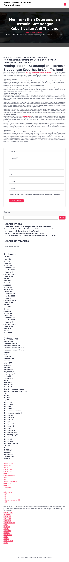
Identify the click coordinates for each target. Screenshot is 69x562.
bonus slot (7, 352)
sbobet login (7, 515)
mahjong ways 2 (9, 374)
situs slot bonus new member (14, 389)
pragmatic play (8, 469)
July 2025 (7, 278)
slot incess (27, 116)
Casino (6, 354)
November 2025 (9, 270)
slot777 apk (8, 450)
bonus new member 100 (12, 345)
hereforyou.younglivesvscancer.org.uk (38, 72)
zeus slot (7, 459)
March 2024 (8, 313)
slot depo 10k (8, 415)
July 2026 (7, 257)
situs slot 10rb (9, 387)
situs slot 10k (8, 385)
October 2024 (8, 298)
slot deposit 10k (9, 424)
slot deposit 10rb (10, 426)
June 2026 (7, 259)
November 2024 (9, 296)
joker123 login (7, 517)
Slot (5, 393)
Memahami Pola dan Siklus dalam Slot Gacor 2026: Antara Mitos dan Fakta (30, 229)
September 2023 (10, 324)
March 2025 (8, 287)
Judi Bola (7, 361)
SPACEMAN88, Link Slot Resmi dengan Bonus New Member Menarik (27, 227)
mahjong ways (9, 372)
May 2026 (7, 261)
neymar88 (7, 376)
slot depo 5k (8, 422)
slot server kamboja (11, 443)
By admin (18, 57)
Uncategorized (36, 33)
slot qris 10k (8, 439)
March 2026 (8, 265)
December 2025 (9, 268)
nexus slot (7, 532)
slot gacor (7, 428)
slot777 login (7, 519)
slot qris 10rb (8, 441)
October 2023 (8, 322)
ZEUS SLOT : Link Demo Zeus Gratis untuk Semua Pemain (24, 233)
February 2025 (9, 289)
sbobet (6, 380)
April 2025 (7, 285)
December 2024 (9, 294)
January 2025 (8, 292)
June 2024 (7, 307)
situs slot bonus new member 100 (15, 391)
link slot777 (8, 363)
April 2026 (7, 263)
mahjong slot (8, 369)
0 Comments (43, 57)
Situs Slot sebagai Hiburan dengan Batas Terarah (21, 231)
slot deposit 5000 (9, 463)
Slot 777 (7, 400)
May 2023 (7, 331)
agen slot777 (8, 341)
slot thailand (7, 530)
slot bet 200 (8, 402)
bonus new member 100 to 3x (14, 348)
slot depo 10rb (9, 417)
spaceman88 (8, 454)
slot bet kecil (8, 404)
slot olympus (7, 521)
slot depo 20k (8, 419)
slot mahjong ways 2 (11, 435)
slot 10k (6, 395)
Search (7, 212)
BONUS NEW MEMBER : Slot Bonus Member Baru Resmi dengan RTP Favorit (30, 235)
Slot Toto (7, 446)
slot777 (6, 448)
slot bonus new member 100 (13, 413)
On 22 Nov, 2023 (8, 57)
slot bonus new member (12, 411)
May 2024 (7, 309)
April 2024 (7, 311)
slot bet (6, 524)
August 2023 (8, 326)
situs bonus (8, 382)
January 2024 (8, 315)
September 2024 (10, 300)
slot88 (5, 477)
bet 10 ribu (7, 526)
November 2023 (9, 320)
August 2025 (8, 276)
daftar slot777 (9, 356)
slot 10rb (7, 398)
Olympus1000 (8, 378)
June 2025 (7, 281)
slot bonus (7, 406)
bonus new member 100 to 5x (14, 350)
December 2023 (9, 318)
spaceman (7, 452)
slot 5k (5, 479)
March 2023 (8, 333)
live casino (7, 365)
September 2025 (10, 274)
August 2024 (8, 302)
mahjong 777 (7, 483)
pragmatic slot (8, 471)
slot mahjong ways (10, 432)
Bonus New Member (10, 343)
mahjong (7, 367)
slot (5, 496)
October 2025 (8, 272)
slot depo (6, 538)
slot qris (6, 437)
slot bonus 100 (9, 409)
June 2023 (7, 328)
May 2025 (7, 283)
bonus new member (9, 475)
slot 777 (6, 494)
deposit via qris (9, 359)
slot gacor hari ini (10, 430)
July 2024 (7, 305)
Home (27, 33)
